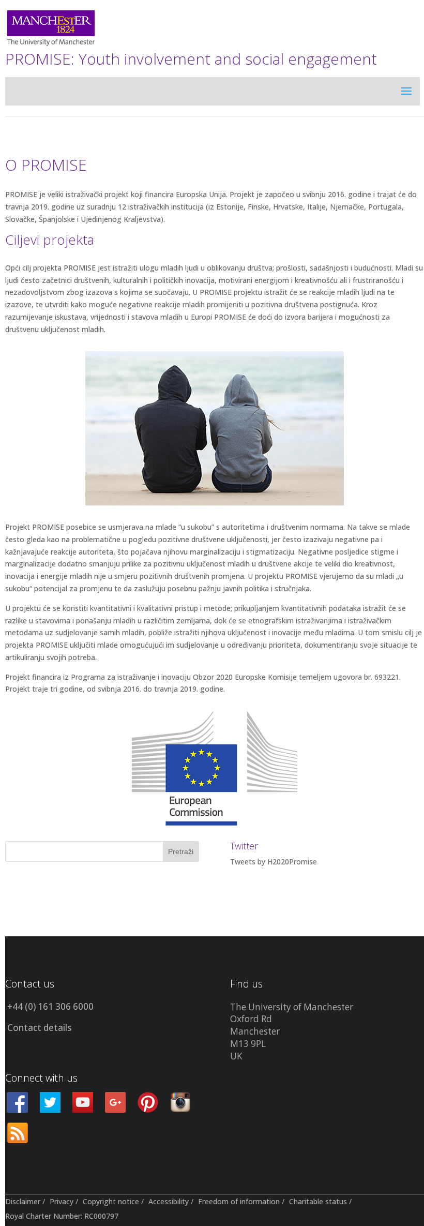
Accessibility (168, 1201)
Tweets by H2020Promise (273, 861)
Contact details (39, 1028)
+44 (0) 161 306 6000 (50, 1006)
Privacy (61, 1201)
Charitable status (318, 1201)
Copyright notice (111, 1201)
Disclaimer (22, 1201)
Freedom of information (239, 1201)
